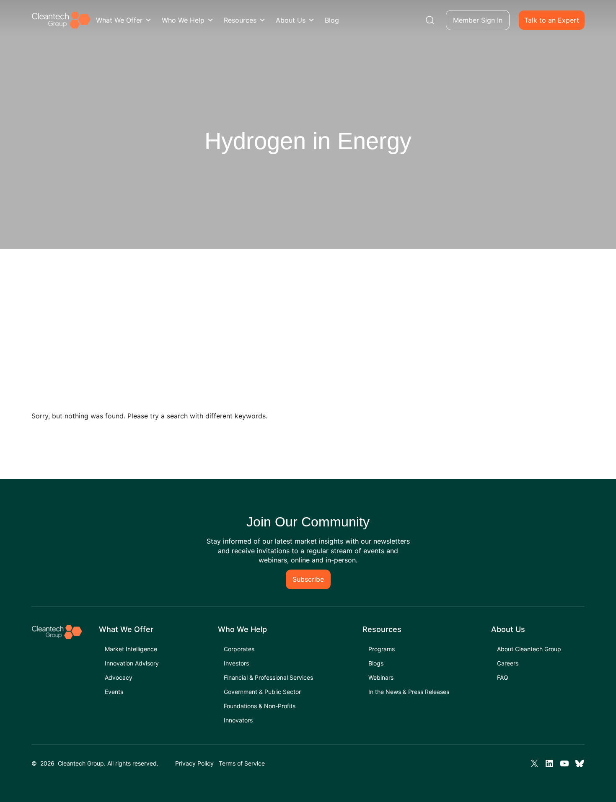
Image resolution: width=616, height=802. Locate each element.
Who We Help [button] (183, 20)
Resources (240, 20)
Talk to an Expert (551, 20)
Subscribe (308, 579)
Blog (332, 20)
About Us (290, 20)
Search (430, 20)
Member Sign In (477, 20)
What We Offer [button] (119, 20)
